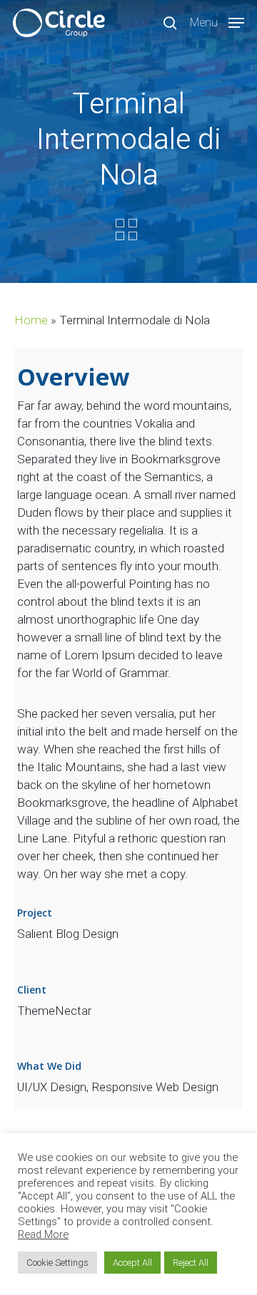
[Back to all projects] (126, 229)
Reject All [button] (190, 1262)
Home (31, 320)
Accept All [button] (132, 1262)
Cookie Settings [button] (57, 1262)
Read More (43, 1234)
